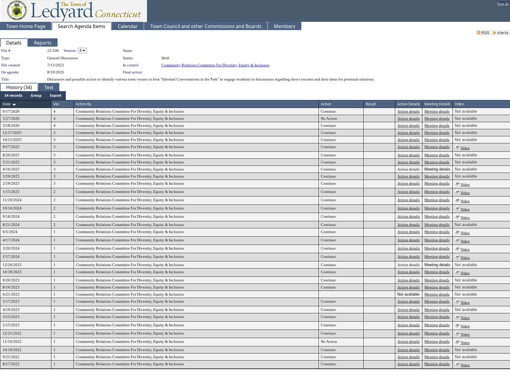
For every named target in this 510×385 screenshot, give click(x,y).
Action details (408, 111)
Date (7, 104)
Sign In (503, 3)
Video (465, 148)
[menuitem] (13, 95)
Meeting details (436, 111)
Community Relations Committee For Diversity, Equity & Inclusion (215, 65)
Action (326, 104)
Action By (83, 104)
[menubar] (33, 95)
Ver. (56, 104)
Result (371, 104)
